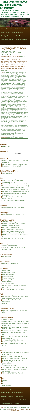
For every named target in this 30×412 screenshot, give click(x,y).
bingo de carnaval (14, 88)
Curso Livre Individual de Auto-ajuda (13, 187)
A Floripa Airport (14, 72)
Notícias (16, 137)
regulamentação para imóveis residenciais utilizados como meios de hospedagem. (14, 127)
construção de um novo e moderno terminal (12, 91)
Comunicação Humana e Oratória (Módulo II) (15, 186)
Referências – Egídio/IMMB (10, 263)
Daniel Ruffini (6, 270)
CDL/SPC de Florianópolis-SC (11, 222)
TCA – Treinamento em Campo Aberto (13, 200)
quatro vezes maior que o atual (9, 125)
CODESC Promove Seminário (11, 225)
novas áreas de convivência (8, 112)
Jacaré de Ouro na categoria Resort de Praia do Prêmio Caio (12, 106)
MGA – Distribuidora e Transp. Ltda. (12, 229)
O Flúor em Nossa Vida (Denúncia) (12, 340)
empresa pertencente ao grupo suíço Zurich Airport (12, 98)
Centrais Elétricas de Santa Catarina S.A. (14, 223)
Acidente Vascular (7, 319)
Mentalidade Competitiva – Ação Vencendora (15, 191)
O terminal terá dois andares (12, 113)
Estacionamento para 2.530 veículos (10, 100)
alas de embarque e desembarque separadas (12, 78)
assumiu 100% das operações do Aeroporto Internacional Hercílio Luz (13, 85)
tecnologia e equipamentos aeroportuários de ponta (13, 132)
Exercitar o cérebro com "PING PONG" (13, 207)
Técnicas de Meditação (9, 365)
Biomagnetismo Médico (21, 39)
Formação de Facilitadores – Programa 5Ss (15, 189)
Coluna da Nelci (7, 173)
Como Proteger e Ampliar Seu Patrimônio (14, 164)
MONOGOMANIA (7, 276)
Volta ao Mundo (18, 133)
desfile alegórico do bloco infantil (13, 96)
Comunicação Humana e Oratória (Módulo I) (15, 184)
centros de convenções (19, 89)
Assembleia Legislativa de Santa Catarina (16, 81)
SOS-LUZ (5, 303)
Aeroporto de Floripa (6, 78)
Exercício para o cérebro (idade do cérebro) (15, 336)
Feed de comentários (8, 384)
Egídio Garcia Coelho (8, 272)
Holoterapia (9, 28)
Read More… (5, 70)
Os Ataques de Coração (9, 342)
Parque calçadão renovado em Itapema (17, 116)
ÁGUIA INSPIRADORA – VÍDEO (12, 356)
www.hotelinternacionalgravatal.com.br (11, 136)
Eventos (26, 28)
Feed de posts (6, 382)
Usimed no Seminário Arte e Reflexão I (13, 233)
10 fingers (6, 72)
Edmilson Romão (12, 97)
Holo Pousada (18, 28)
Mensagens (10, 137)
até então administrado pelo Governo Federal (13, 86)
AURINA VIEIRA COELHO (10, 245)
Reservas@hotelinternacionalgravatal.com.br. (13, 129)
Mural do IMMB (6, 256)
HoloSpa (22, 56)
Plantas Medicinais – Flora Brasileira (13, 214)
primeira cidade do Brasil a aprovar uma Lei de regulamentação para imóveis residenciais (13, 121)
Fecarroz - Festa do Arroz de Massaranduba (13, 101)
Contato (17, 43)
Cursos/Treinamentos (17, 32)
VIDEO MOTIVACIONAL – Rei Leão (13, 289)
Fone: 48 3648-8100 (13, 103)
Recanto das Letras (8, 278)
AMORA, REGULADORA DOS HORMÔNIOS (15, 321)
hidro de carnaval (16, 104)
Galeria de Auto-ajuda (8, 274)
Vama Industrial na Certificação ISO (12, 238)
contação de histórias (6, 92)
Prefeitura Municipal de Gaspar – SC (13, 231)
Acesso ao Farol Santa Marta (18, 76)
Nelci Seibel (24, 110)
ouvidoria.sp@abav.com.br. (14, 114)
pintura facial (11, 118)
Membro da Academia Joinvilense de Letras (14, 107)
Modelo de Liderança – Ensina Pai (12, 360)
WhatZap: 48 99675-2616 (7, 134)
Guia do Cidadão (7, 338)
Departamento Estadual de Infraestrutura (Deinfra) (12, 94)
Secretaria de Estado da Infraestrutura (11, 130)
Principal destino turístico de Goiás (17, 122)
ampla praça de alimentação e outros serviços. (12, 80)
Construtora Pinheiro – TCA (10, 227)
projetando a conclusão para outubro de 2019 (13, 124)
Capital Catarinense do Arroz (12, 89)
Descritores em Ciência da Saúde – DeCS (14, 166)
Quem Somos (19, 36)
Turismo (21, 137)
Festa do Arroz (23, 101)
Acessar (4, 380)
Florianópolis (4, 103)
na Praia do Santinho (14, 110)
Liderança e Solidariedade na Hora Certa (14, 358)
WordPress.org (6, 385)
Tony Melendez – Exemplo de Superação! (14, 367)
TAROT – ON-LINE (8, 283)
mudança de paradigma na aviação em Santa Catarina (13, 109)
